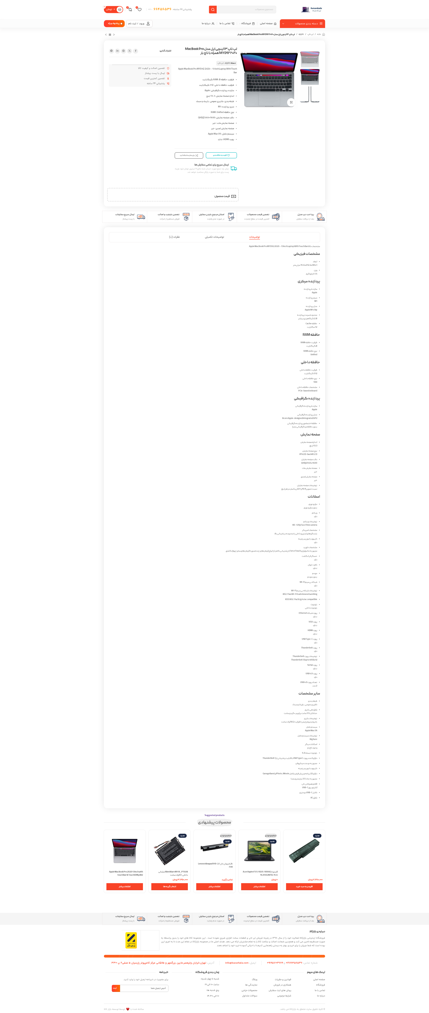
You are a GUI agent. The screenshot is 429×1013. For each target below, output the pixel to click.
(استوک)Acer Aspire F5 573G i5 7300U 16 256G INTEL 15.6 (260, 873)
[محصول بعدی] (106, 35)
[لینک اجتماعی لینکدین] (117, 51)
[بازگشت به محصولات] (110, 35)
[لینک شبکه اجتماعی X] (129, 51)
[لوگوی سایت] (311, 9)
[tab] (254, 237)
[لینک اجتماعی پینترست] (123, 51)
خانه (319, 34)
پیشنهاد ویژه (114, 23)
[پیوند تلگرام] (111, 51)
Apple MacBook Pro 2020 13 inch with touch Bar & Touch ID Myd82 (126, 873)
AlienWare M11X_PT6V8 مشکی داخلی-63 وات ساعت (173, 873)
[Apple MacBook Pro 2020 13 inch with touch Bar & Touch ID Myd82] (124, 851)
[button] (304, 886)
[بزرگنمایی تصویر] (291, 102)
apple (301, 34)
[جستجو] (213, 9)
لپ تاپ (310, 34)
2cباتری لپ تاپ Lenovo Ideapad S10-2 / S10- (215, 865)
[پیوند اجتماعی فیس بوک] (135, 51)
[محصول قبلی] (114, 35)
